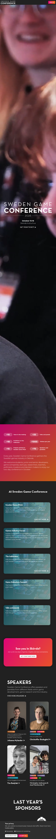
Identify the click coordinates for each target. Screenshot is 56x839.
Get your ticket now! (28, 656)
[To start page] (8, 2)
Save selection (11, 835)
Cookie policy (9, 828)
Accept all (23, 835)
